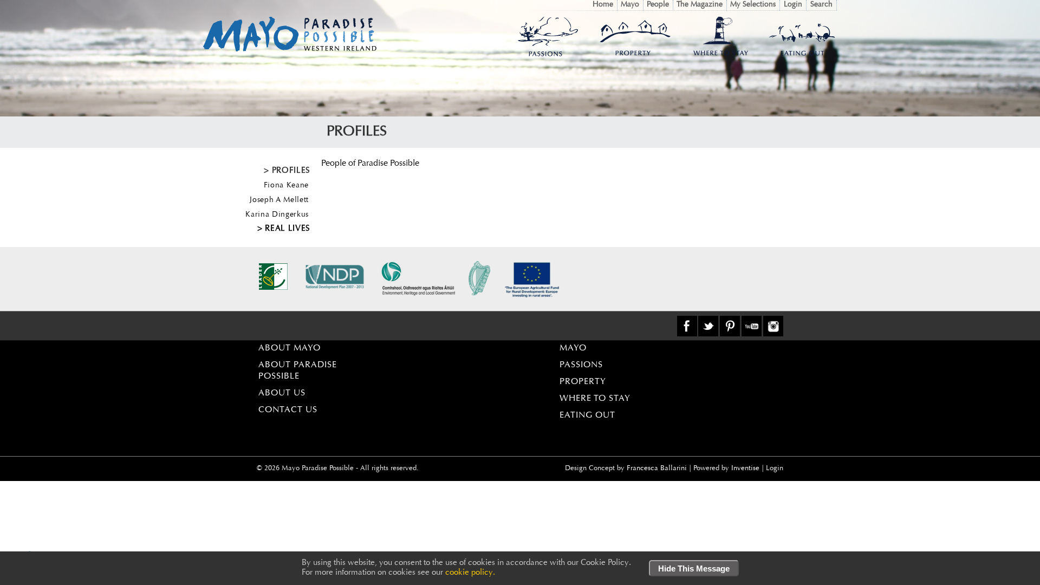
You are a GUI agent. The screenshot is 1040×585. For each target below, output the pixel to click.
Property (583, 382)
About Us (282, 393)
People (658, 5)
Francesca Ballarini (657, 468)
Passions (581, 365)
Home (603, 5)
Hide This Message (694, 568)
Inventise (745, 468)
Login (793, 5)
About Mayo (289, 348)
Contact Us (287, 410)
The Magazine (700, 5)
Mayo (630, 5)
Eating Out (587, 415)
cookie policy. (470, 573)
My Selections (753, 5)
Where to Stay (595, 398)
